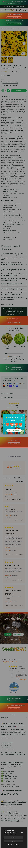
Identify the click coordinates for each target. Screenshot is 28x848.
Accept (13, 837)
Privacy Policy (12, 833)
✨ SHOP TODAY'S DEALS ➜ (14, 430)
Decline (13, 841)
